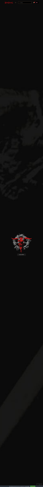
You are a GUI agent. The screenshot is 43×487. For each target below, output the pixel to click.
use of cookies (27, 486)
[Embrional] (8, 2)
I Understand (33, 486)
